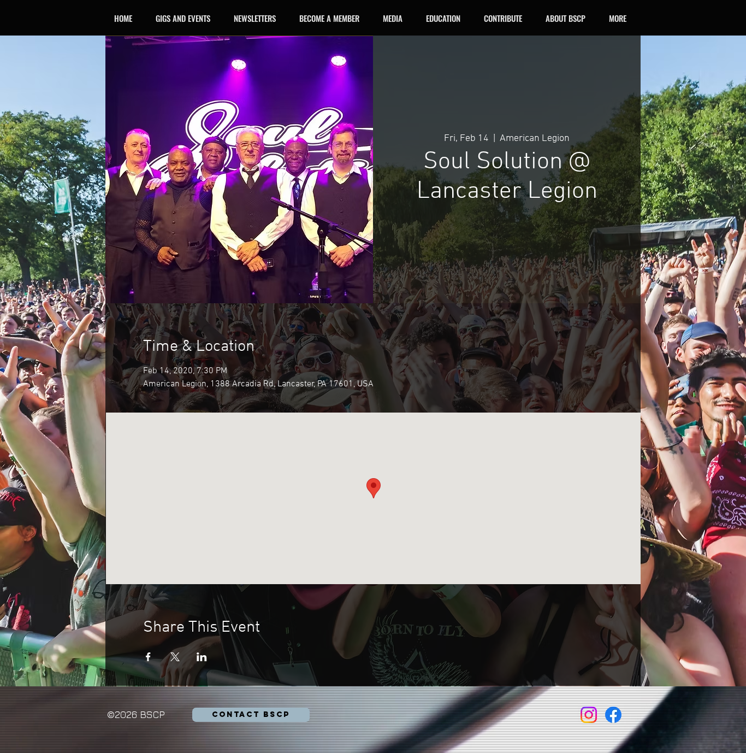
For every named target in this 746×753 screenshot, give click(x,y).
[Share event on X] (175, 656)
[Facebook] (613, 715)
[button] (186, 18)
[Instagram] (589, 715)
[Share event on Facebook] (148, 656)
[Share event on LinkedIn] (202, 656)
